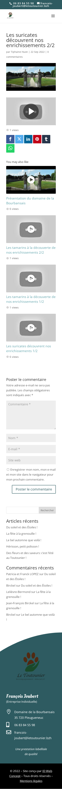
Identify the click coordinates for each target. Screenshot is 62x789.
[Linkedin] (28, 139)
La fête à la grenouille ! (21, 534)
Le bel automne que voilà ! (23, 540)
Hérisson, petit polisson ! (22, 546)
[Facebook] (10, 139)
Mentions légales (31, 781)
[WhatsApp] (10, 148)
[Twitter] (19, 139)
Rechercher (47, 510)
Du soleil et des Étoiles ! (21, 527)
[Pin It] (37, 139)
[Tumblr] (46, 139)
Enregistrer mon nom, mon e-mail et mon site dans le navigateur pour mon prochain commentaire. (31, 474)
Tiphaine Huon (19, 51)
